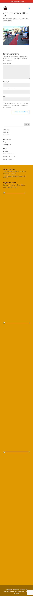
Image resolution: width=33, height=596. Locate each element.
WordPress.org (7, 159)
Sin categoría (7, 144)
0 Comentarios (7, 20)
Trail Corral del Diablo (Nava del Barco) (14, 177)
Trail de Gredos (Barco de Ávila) (14, 171)
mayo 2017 (6, 135)
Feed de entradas (8, 154)
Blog (4, 142)
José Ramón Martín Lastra (13, 18)
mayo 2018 (6, 132)
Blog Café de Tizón (9, 187)
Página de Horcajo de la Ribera (14, 185)
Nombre (6, 82)
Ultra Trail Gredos (9, 174)
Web (4, 96)
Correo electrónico (9, 89)
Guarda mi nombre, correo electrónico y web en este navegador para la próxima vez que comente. (15, 105)
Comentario (7, 64)
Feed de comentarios (9, 156)
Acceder (5, 151)
